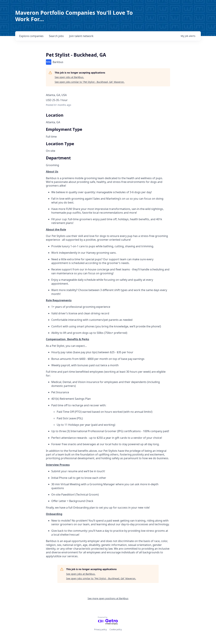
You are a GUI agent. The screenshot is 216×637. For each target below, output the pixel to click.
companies (31, 36)
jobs (56, 36)
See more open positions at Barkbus (108, 598)
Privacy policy (100, 629)
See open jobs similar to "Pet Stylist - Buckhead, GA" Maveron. (90, 81)
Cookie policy (116, 629)
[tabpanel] (108, 364)
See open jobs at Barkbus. (69, 77)
